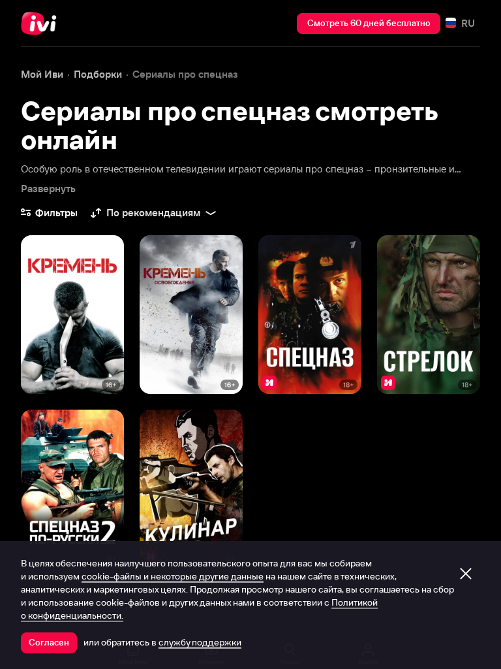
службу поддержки (200, 642)
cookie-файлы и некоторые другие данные (173, 576)
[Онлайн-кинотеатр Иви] (42, 23)
